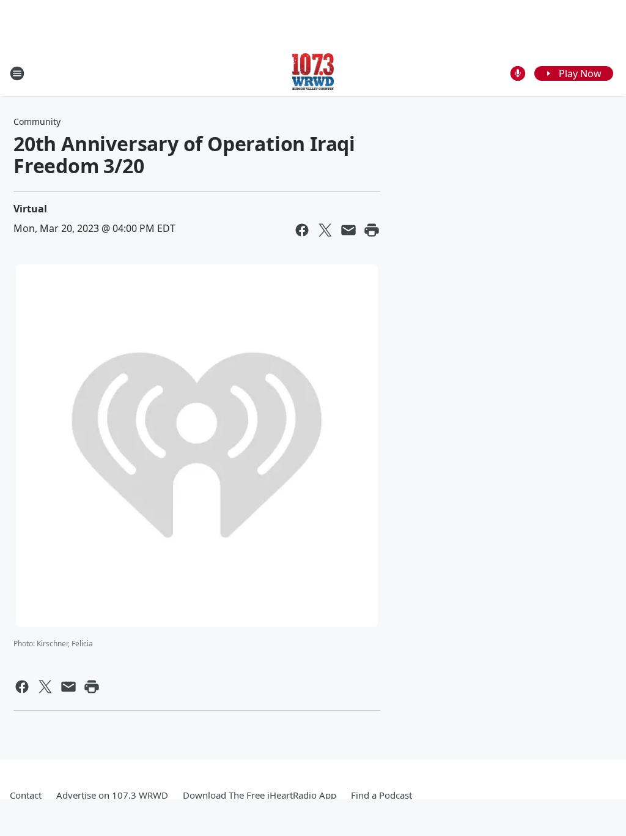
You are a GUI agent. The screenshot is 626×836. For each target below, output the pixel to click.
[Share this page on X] (325, 230)
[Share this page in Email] (348, 230)
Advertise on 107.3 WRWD (112, 795)
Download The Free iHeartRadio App (259, 795)
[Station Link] (313, 73)
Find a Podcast (381, 795)
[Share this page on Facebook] (302, 230)
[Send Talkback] (517, 73)
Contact (26, 795)
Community (37, 121)
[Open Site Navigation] (17, 73)
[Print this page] (371, 230)
